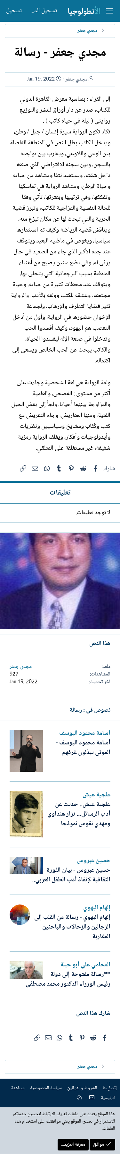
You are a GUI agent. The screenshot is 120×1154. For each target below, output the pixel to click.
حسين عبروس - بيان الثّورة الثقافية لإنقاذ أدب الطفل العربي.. (71, 875)
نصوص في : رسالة (89, 710)
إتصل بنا (110, 1088)
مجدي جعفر (76, 79)
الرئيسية (108, 1098)
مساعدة (18, 1088)
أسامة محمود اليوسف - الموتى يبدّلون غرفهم (83, 748)
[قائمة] (109, 11)
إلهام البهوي (96, 908)
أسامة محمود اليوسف (84, 733)
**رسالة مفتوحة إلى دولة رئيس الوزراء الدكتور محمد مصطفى (68, 979)
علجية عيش (96, 795)
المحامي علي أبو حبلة (85, 965)
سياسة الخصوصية (46, 1088)
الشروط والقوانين (82, 1088)
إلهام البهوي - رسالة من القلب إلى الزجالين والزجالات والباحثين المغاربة (72, 927)
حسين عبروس (93, 860)
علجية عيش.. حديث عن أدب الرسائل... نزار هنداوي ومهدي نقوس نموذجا (78, 814)
